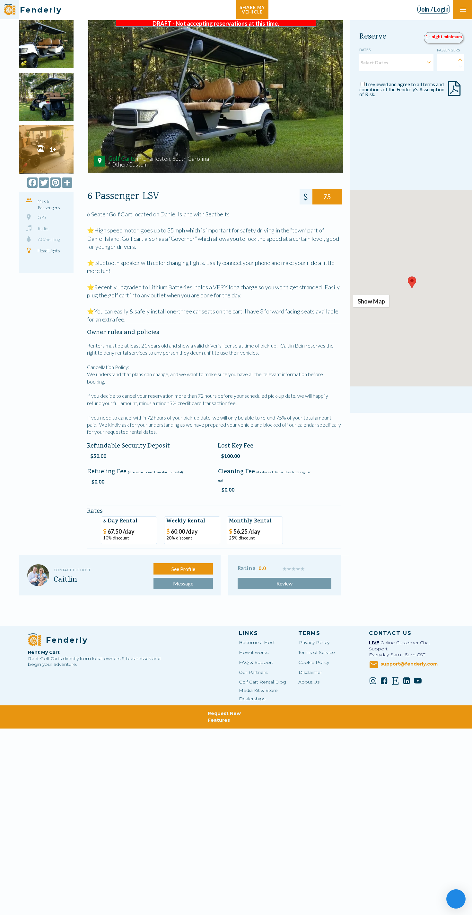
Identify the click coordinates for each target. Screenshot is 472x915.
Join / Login (434, 9)
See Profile (183, 569)
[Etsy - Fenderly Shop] (395, 680)
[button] (412, 282)
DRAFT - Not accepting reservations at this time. (216, 23)
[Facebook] (384, 680)
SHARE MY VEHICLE (252, 9)
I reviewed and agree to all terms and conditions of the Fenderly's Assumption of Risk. (401, 89)
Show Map (371, 301)
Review (284, 583)
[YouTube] (418, 680)
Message (183, 583)
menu (463, 10)
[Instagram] (373, 680)
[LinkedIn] (406, 680)
